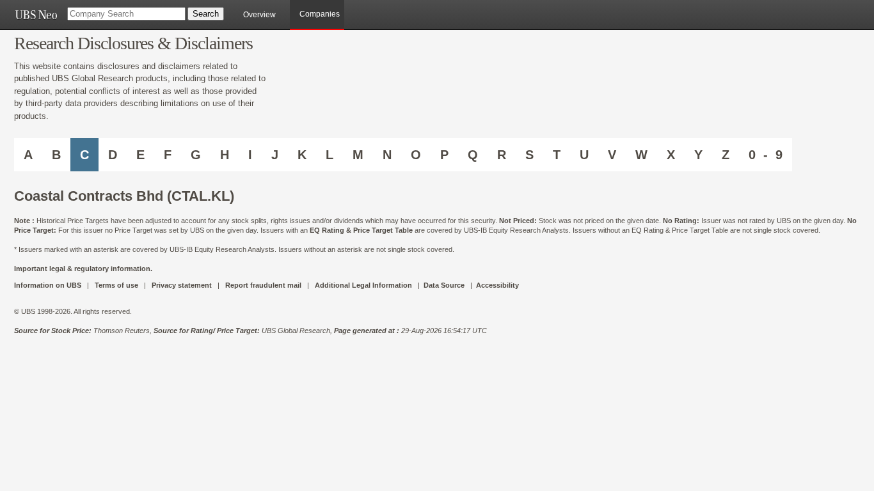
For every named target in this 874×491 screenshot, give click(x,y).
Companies (319, 14)
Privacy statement (182, 285)
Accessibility (497, 285)
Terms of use (116, 285)
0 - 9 (766, 155)
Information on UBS (48, 285)
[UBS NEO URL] (35, 14)
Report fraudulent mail (263, 285)
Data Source (444, 285)
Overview (259, 14)
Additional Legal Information (363, 285)
